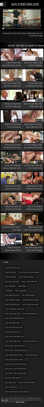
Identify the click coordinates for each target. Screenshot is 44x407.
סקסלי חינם (22, 286)
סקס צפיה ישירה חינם (12, 281)
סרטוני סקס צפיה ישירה (12, 300)
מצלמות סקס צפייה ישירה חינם (29, 272)
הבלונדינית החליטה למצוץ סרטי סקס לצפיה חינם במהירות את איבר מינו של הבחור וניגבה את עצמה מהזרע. (33, 126)
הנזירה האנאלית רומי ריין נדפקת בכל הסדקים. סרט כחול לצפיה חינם (33, 146)
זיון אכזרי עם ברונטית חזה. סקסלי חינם (11, 228)
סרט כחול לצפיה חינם (12, 295)
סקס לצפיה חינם (10, 277)
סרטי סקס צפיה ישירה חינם (14, 327)
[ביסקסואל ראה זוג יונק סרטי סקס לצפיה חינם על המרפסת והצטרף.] (11, 163)
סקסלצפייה (8, 291)
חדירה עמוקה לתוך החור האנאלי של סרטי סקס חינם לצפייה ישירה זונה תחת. (33, 249)
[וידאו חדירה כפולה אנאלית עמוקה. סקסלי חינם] (11, 245)
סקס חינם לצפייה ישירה (26, 277)
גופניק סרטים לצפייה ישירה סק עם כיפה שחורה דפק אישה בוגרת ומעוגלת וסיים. (32, 229)
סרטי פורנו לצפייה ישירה (12, 341)
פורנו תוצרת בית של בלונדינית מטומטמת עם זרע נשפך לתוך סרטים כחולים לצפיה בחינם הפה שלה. (33, 85)
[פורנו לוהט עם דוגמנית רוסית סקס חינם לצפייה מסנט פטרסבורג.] (32, 183)
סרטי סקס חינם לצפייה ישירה (14, 309)
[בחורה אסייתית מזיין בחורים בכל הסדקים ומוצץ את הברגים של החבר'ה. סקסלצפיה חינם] (11, 60)
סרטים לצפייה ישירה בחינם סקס (15, 369)
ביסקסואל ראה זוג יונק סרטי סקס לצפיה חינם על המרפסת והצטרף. (12, 167)
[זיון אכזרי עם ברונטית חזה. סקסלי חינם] (11, 224)
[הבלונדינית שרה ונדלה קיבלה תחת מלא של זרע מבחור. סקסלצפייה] (11, 142)
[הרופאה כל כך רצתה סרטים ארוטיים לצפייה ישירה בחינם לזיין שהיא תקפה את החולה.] (32, 204)
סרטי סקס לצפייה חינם (25, 3)
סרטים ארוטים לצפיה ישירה (13, 355)
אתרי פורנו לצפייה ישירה (12, 268)
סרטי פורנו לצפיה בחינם (12, 332)
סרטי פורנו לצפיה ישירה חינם (14, 337)
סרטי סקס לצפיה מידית (12, 314)
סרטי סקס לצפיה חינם (30, 314)
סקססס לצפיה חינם (28, 295)
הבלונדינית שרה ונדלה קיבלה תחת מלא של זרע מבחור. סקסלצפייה (12, 146)
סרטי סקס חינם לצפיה (12, 304)
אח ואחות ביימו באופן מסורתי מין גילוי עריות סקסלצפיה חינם (13, 208)
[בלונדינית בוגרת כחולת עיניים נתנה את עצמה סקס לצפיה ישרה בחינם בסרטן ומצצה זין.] (11, 183)
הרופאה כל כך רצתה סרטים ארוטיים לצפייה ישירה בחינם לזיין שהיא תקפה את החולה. (34, 208)
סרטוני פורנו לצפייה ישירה (30, 304)
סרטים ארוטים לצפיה (32, 355)
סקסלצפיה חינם (10, 286)
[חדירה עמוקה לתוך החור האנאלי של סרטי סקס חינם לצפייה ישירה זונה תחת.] (32, 245)
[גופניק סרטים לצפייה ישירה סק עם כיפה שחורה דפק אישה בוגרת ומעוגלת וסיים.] (32, 224)
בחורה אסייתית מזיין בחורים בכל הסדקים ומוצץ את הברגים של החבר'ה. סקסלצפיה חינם (11, 64)
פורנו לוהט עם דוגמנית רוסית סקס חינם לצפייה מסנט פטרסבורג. (33, 188)
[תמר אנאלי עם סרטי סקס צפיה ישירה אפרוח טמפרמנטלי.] (32, 101)
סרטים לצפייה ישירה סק (12, 378)
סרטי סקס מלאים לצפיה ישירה (15, 318)
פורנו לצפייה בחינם (11, 387)
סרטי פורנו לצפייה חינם (30, 341)
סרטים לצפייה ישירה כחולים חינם (15, 373)
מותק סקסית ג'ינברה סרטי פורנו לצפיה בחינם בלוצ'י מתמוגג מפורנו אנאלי (11, 85)
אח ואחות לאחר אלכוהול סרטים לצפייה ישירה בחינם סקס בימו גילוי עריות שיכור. (33, 167)
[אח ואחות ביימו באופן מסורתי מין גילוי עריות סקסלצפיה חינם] (11, 204)
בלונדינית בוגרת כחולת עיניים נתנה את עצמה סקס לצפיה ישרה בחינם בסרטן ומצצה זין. (12, 188)
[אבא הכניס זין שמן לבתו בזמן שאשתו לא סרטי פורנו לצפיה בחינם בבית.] (11, 101)
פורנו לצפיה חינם (10, 382)
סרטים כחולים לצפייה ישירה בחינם (16, 364)
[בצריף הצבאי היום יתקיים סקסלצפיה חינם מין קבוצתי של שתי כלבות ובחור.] (32, 60)
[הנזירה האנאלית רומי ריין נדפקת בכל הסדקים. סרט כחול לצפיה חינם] (32, 142)
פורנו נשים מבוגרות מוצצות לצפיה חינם (17, 392)
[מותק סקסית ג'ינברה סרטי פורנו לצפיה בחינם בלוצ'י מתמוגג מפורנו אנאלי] (11, 80)
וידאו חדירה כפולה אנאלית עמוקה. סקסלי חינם (13, 249)
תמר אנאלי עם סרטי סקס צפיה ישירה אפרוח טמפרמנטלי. (33, 105)
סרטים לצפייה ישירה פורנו (27, 382)
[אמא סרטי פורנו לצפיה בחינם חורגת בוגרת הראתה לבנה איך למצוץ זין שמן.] (11, 122)
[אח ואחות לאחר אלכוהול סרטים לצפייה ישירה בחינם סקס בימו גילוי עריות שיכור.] (32, 163)
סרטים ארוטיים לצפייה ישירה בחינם (16, 350)
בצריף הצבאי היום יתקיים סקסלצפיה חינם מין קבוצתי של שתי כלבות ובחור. (33, 64)
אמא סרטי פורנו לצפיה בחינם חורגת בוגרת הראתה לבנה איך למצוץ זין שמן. (12, 126)
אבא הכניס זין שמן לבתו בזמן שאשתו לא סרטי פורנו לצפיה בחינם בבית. (12, 105)
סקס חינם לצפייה (10, 272)
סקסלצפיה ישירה (20, 291)
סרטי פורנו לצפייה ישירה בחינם (15, 346)
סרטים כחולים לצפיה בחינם (14, 359)
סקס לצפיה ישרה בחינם (29, 281)
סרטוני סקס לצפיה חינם (30, 300)
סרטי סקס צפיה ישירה (12, 323)
